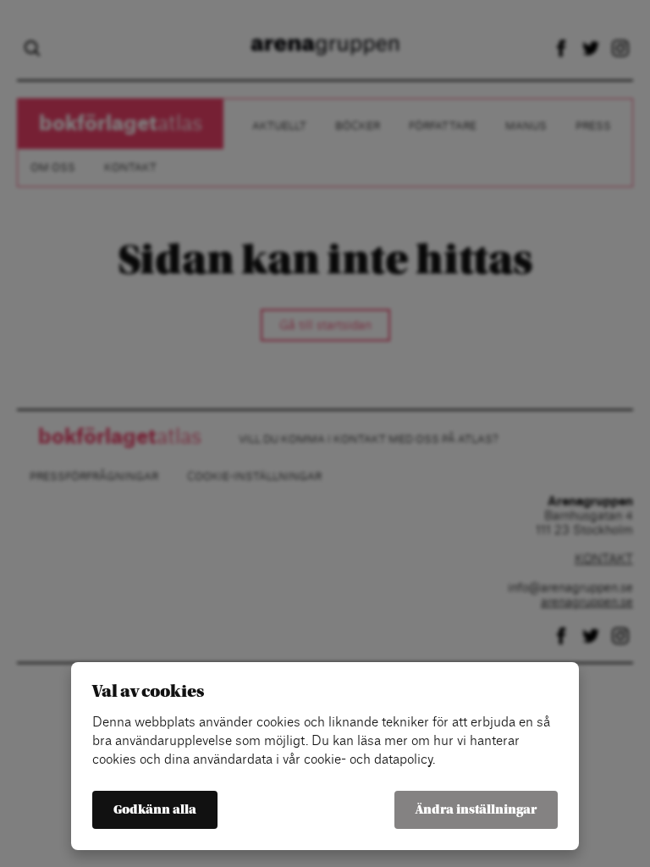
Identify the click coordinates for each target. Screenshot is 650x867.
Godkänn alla (154, 810)
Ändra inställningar (476, 810)
